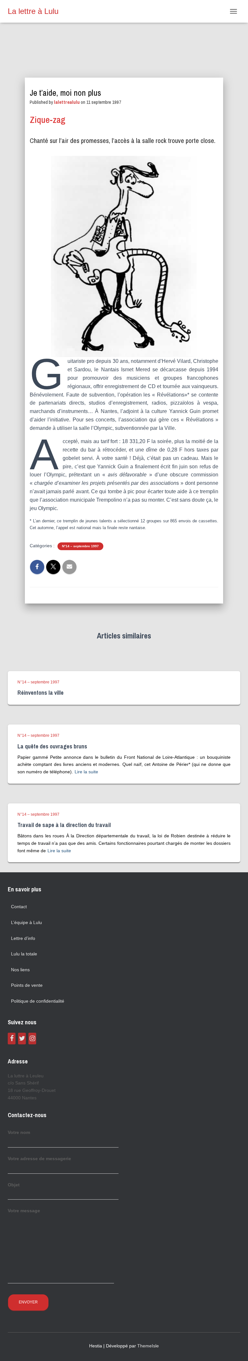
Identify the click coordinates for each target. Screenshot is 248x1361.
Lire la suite (86, 771)
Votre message (24, 1210)
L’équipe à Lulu (26, 922)
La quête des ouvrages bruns (52, 746)
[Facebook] (12, 1038)
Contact (19, 906)
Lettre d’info (23, 938)
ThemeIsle (148, 1345)
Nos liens (20, 969)
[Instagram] (32, 1038)
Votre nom (19, 1132)
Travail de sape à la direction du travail (64, 825)
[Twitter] (22, 1038)
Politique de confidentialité (37, 1001)
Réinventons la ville (40, 693)
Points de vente (27, 985)
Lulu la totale (24, 953)
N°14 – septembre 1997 (80, 546)
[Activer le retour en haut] (235, 1348)
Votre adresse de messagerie (39, 1158)
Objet (14, 1184)
